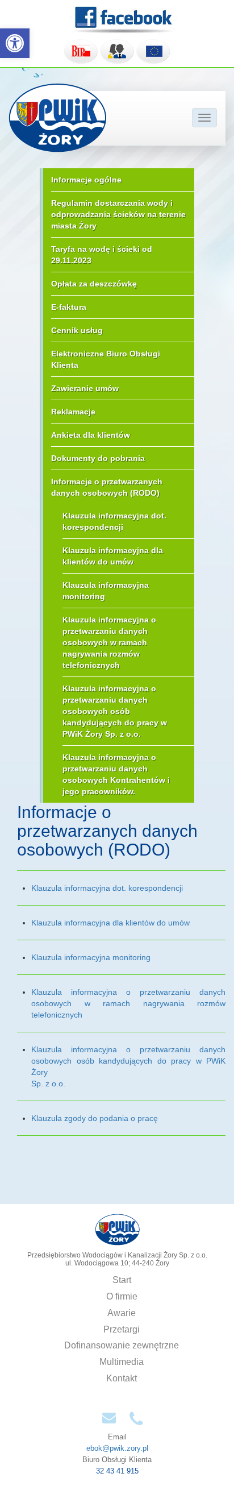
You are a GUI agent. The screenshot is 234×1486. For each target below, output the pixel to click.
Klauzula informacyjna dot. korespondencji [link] (114, 521)
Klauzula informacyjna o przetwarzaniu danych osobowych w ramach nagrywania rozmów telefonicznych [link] (109, 642)
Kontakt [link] (121, 1378)
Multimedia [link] (121, 1362)
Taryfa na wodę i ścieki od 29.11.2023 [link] (101, 254)
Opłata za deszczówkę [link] (94, 283)
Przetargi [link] (121, 1329)
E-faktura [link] (68, 307)
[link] (15, 43)
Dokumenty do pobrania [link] (98, 458)
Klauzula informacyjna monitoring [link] (105, 590)
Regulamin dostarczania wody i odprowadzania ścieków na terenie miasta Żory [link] (118, 214)
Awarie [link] (121, 1313)
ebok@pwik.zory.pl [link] (117, 1448)
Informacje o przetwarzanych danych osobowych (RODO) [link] (106, 487)
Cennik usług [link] (77, 330)
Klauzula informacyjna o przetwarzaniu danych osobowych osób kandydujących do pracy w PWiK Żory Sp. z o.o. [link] (114, 711)
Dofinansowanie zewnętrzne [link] (121, 1345)
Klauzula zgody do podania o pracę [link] (94, 1118)
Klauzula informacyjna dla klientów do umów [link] (112, 556)
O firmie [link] (121, 1296)
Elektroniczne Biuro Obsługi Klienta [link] (105, 359)
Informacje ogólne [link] (86, 179)
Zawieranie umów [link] (85, 388)
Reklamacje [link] (73, 411)
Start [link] (121, 1280)
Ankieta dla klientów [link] (90, 434)
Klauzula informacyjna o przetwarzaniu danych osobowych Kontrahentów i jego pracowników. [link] (116, 774)
